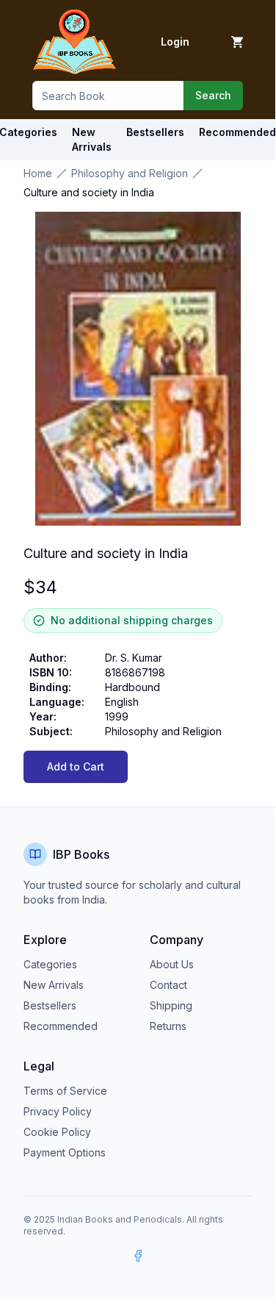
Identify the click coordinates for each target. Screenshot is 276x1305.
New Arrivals (53, 985)
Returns (168, 1026)
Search (213, 95)
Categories (50, 964)
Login (175, 41)
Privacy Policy (57, 1111)
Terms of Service (65, 1090)
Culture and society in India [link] (88, 192)
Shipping (171, 1005)
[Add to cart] (237, 42)
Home (37, 173)
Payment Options (64, 1152)
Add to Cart (75, 766)
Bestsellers (49, 1005)
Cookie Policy (57, 1132)
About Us (172, 964)
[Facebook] (138, 1255)
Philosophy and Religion (129, 173)
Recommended (60, 1026)
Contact (168, 985)
